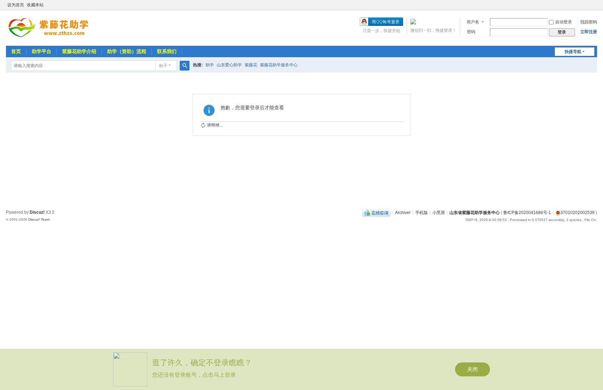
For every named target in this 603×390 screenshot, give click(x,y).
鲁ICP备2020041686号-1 (527, 212)
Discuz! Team (39, 219)
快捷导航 (573, 51)
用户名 (473, 22)
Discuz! (37, 212)
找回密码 (588, 22)
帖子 (163, 65)
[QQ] (376, 212)
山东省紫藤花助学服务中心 (474, 212)
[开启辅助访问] (595, 5)
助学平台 (41, 51)
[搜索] (184, 66)
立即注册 (588, 31)
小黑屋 (438, 212)
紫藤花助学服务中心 (279, 64)
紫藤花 (251, 64)
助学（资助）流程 (126, 51)
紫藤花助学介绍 (79, 51)
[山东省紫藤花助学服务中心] (52, 27)
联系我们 (167, 51)
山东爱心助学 (229, 64)
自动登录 (563, 22)
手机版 (421, 212)
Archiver (403, 212)
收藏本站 (35, 4)
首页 (16, 51)
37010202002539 (577, 212)
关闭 (472, 369)
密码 (471, 31)
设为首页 (15, 4)
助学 (210, 64)
